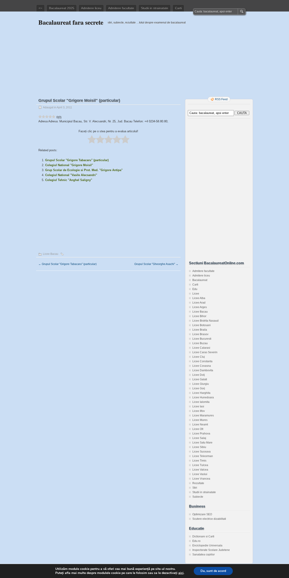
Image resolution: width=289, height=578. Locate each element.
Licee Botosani (201, 325)
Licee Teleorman (202, 456)
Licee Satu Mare (202, 442)
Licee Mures (199, 420)
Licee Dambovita (202, 370)
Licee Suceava (201, 451)
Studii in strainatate (154, 8)
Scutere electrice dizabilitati (209, 518)
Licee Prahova (201, 433)
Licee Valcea (200, 469)
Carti (178, 8)
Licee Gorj (198, 388)
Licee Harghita (201, 393)
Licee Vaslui (199, 474)
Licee (195, 293)
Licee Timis (199, 460)
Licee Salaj (199, 438)
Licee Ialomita (201, 402)
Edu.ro (196, 541)
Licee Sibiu (199, 447)
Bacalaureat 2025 (61, 8)
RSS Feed (221, 99)
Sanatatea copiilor (203, 554)
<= (40, 8)
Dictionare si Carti (203, 536)
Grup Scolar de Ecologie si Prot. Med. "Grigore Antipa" (84, 170)
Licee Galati (199, 379)
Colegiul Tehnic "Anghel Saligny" (68, 180)
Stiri (194, 487)
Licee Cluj (198, 356)
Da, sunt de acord (213, 571)
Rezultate (198, 483)
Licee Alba (198, 298)
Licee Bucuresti (201, 338)
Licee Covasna (201, 365)
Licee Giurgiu (200, 383)
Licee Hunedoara (203, 397)
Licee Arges (199, 307)
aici (181, 573)
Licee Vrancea (201, 478)
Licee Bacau (50, 253)
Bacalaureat (199, 280)
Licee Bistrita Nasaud (205, 320)
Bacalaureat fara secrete (70, 22)
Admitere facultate (121, 8)
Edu (194, 289)
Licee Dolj (198, 374)
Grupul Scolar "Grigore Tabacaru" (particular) (77, 160)
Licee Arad (198, 302)
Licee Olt (197, 429)
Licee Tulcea (200, 465)
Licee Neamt (200, 424)
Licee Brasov (200, 334)
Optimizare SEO (202, 514)
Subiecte (197, 496)
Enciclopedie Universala (207, 545)
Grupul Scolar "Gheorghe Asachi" (156, 264)
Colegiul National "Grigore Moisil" (69, 165)
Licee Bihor (199, 316)
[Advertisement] (144, 58)
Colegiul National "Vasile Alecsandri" (71, 175)
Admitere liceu (91, 8)
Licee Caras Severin (204, 352)
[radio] (92, 139)
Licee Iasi (198, 406)
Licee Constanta (202, 361)
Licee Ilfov (198, 411)
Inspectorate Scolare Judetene (211, 550)
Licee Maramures (203, 415)
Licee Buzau (200, 343)
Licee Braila (199, 329)
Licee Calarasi (201, 347)
